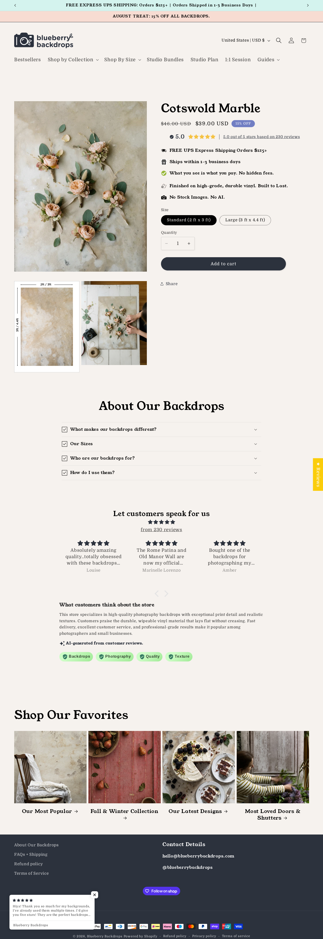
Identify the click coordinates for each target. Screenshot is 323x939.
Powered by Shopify (140, 936)
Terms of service (236, 936)
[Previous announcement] (15, 5)
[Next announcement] (308, 5)
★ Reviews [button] (318, 474)
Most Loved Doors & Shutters (272, 814)
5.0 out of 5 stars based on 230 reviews (261, 137)
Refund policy (28, 864)
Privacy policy (204, 936)
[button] (72, 59)
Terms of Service (31, 873)
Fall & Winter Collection (124, 811)
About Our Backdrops (36, 845)
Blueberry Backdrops (104, 936)
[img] (161, 522)
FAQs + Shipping (31, 854)
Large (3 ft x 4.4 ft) (245, 220)
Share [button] (172, 283)
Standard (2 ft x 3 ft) (189, 220)
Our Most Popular (47, 811)
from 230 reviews (161, 529)
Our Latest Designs (195, 811)
